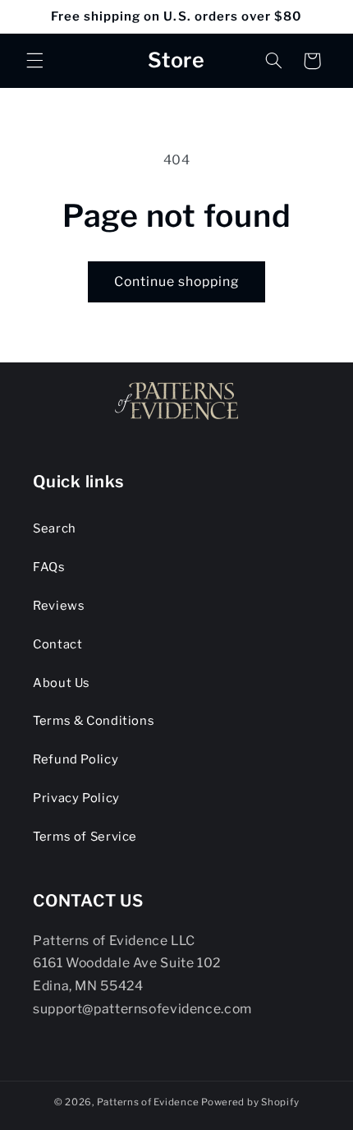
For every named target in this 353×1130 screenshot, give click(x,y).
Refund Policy (75, 759)
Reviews (59, 605)
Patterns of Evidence (148, 1102)
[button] (34, 61)
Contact (57, 644)
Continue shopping (177, 281)
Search (54, 528)
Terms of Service (85, 836)
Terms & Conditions (93, 720)
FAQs (49, 567)
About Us (61, 683)
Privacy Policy (76, 798)
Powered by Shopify (250, 1102)
